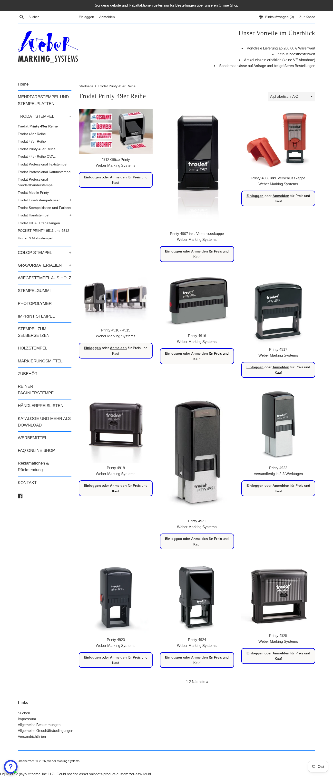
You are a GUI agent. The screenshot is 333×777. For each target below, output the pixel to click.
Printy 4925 (278, 635)
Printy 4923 (116, 640)
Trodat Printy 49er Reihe (38, 126)
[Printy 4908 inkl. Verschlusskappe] (278, 141)
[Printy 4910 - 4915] (116, 299)
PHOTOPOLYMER (35, 303)
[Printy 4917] (278, 308)
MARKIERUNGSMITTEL (40, 361)
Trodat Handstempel (44, 215)
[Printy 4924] (197, 597)
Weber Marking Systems (63, 761)
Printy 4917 (278, 349)
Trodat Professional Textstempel (42, 164)
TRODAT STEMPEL (44, 116)
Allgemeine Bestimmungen (39, 725)
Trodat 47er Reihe (32, 141)
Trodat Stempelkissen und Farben (44, 208)
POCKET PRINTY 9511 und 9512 (43, 231)
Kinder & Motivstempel (35, 238)
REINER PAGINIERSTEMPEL (37, 389)
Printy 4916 (197, 336)
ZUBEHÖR (28, 373)
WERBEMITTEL (32, 438)
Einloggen (86, 17)
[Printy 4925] (278, 595)
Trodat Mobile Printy (33, 192)
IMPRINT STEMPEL (36, 316)
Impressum (27, 719)
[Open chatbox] (11, 767)
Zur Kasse (307, 17)
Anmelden (107, 17)
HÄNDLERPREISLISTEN (40, 405)
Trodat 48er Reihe (32, 134)
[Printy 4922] (278, 426)
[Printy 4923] (116, 597)
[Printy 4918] (116, 426)
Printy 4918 (116, 468)
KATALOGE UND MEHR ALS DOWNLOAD (44, 421)
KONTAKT (27, 482)
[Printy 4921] (197, 452)
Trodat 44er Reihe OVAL (37, 156)
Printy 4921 (197, 521)
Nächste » (200, 682)
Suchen (24, 713)
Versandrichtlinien (32, 736)
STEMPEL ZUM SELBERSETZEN (33, 332)
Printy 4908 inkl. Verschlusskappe (278, 178)
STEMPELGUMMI (34, 290)
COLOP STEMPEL (44, 252)
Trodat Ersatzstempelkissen (44, 200)
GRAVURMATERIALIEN (44, 265)
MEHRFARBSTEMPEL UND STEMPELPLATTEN (43, 100)
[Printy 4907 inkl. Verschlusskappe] (197, 168)
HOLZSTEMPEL (32, 348)
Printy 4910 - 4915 (115, 330)
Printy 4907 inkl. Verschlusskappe (197, 234)
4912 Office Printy (115, 159)
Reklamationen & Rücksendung (33, 466)
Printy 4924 (197, 640)
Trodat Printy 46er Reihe (37, 149)
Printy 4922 (278, 468)
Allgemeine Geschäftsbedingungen (45, 730)
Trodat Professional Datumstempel (44, 172)
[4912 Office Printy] (116, 131)
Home (23, 84)
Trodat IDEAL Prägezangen (39, 223)
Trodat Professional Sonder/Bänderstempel (35, 182)
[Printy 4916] (197, 302)
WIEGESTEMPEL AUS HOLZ (44, 278)
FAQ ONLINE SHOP (36, 450)
